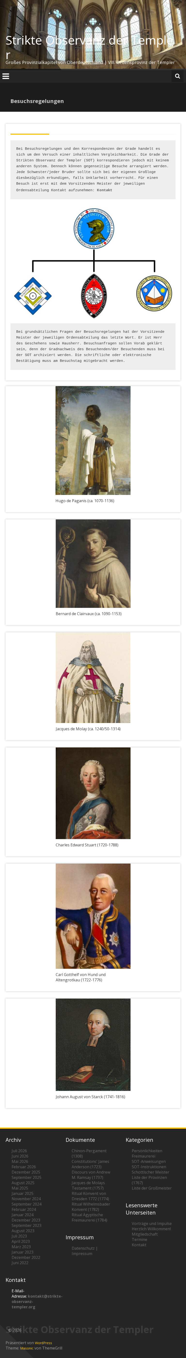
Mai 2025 (20, 1188)
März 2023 (21, 1246)
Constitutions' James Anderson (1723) (90, 1164)
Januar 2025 (22, 1193)
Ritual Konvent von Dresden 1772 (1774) (90, 1196)
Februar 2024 (24, 1209)
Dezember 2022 (26, 1257)
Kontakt (104, 189)
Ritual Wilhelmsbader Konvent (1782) (91, 1206)
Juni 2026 (20, 1156)
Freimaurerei (143, 1156)
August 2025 (23, 1182)
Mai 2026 (20, 1161)
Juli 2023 (19, 1236)
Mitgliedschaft (145, 1234)
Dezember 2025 (26, 1172)
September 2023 (26, 1225)
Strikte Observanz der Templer (89, 47)
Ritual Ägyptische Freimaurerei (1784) (89, 1217)
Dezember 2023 (26, 1220)
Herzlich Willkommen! (151, 1228)
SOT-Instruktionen (149, 1166)
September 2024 (26, 1204)
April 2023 (21, 1241)
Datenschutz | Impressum (85, 1251)
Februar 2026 (24, 1166)
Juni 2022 (20, 1262)
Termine (139, 1239)
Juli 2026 (19, 1150)
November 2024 (26, 1198)
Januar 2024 (22, 1214)
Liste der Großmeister (152, 1188)
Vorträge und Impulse (152, 1223)
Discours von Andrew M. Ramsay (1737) (91, 1174)
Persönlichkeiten (147, 1150)
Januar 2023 (22, 1252)
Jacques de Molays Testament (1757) (88, 1185)
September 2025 (26, 1177)
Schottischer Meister (150, 1172)
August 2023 (23, 1230)
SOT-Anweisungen (149, 1161)
